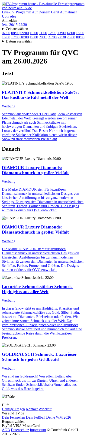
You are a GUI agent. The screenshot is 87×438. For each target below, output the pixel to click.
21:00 (52, 37)
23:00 (71, 37)
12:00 (52, 33)
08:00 (15, 33)
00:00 (80, 37)
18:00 (24, 37)
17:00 (15, 37)
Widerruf (45, 409)
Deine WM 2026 (58, 417)
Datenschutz (20, 430)
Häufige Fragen (13, 409)
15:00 (80, 33)
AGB (6, 430)
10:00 (34, 33)
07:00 (6, 33)
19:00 (34, 37)
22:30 (23, 25)
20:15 (13, 25)
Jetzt (5, 25)
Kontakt (32, 409)
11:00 (43, 33)
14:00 (71, 33)
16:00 (6, 37)
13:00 (61, 33)
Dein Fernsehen (13, 417)
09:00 (24, 33)
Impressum (38, 430)
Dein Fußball (35, 417)
